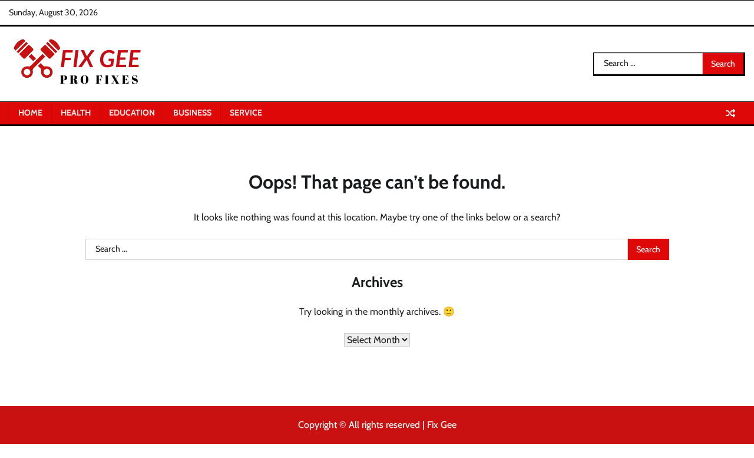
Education (132, 112)
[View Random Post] (730, 113)
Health (76, 112)
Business (192, 112)
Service (246, 112)
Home (30, 112)
